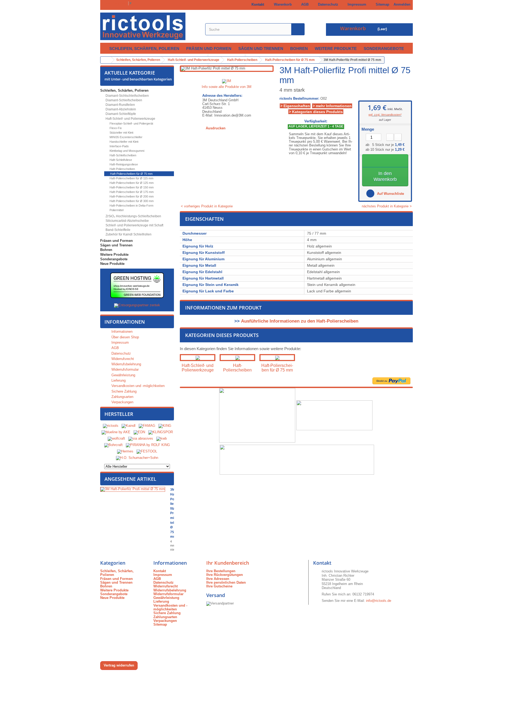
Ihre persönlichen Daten (226, 582)
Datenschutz (327, 4)
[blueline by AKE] (115, 432)
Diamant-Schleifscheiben (123, 100)
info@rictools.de (378, 601)
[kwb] (161, 439)
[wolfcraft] (116, 439)
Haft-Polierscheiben (122, 169)
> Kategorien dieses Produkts (316, 112)
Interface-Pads (119, 146)
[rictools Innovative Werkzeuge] (149, 26)
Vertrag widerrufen (119, 665)
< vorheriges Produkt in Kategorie (206, 206)
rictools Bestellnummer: (299, 98)
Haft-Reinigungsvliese (123, 164)
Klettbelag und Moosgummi (126, 150)
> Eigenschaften (295, 106)
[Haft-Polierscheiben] (237, 357)
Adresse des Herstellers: (222, 96)
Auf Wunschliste (390, 194)
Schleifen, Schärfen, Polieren (144, 48)
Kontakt (256, 4)
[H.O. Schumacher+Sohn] (137, 458)
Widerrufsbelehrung (125, 364)
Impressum (355, 4)
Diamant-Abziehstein (120, 109)
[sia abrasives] (140, 439)
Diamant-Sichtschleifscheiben (127, 96)
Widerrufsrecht (122, 359)
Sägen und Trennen (260, 48)
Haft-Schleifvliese (120, 159)
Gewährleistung (122, 375)
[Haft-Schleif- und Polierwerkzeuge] (197, 357)
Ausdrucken (216, 128)
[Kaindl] (129, 426)
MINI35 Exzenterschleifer (125, 137)
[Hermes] (125, 452)
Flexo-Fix (115, 128)
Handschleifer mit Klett (123, 141)
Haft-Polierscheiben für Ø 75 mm (131, 173)
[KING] (164, 426)
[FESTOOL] (146, 452)
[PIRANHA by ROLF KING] (148, 445)
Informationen (124, 322)
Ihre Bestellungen (220, 571)
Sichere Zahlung (123, 391)
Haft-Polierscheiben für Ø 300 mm (131, 201)
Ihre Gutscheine (219, 586)
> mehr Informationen (332, 106)
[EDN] (139, 432)
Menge (368, 129)
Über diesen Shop (124, 337)
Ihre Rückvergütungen (224, 575)
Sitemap (381, 4)
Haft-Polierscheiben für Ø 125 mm (131, 182)
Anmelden (402, 4)
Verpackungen (121, 402)
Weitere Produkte (336, 48)
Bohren (299, 48)
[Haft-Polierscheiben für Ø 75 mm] (277, 357)
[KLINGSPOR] (160, 432)
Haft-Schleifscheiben (122, 155)
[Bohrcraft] (113, 445)
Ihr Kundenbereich (227, 563)
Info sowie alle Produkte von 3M (226, 87)
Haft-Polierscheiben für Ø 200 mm (131, 196)
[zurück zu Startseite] (106, 60)
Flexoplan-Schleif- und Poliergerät (131, 123)
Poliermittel (116, 210)
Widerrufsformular (124, 369)
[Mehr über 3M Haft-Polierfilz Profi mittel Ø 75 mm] (132, 489)
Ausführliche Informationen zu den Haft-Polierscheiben (299, 321)
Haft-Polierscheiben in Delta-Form (131, 205)
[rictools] (110, 426)
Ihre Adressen (217, 579)
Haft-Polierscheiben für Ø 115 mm (131, 178)
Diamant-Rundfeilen (120, 105)
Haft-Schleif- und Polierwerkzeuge (130, 119)
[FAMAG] (147, 426)
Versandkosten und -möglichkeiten (137, 386)
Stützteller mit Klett (121, 132)
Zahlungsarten (121, 397)
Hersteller (118, 414)
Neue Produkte (112, 264)
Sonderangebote (384, 48)
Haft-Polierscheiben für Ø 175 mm (131, 191)
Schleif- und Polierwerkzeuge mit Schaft (134, 225)
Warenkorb (282, 4)
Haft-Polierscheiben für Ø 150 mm (131, 187)
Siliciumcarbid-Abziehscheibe (127, 221)
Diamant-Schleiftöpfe (120, 114)
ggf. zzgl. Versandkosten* (385, 114)
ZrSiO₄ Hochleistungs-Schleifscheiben (133, 216)
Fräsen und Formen (208, 48)
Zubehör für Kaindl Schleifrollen (128, 234)
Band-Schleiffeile (117, 230)
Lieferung (118, 380)
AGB (304, 4)
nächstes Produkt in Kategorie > (387, 206)
